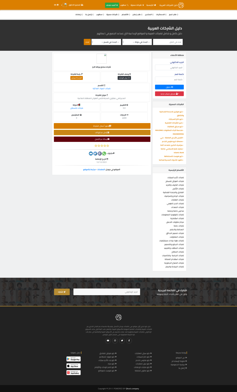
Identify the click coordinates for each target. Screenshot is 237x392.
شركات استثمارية (177, 218)
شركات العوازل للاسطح (175, 181)
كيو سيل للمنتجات (143, 363)
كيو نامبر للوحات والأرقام (105, 367)
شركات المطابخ (178, 252)
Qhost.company (132, 388)
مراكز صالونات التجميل (175, 222)
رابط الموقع (75, 77)
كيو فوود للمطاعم (107, 356)
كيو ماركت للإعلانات (142, 367)
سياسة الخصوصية (178, 364)
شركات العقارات (177, 200)
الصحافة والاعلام (177, 229)
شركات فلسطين (76, 108)
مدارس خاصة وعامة (175, 211)
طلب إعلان (136, 14)
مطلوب (123, 5)
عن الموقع (180, 357)
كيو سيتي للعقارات (142, 353)
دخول (168, 87)
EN (55, 4)
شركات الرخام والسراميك (174, 196)
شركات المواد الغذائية (101, 88)
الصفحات (101, 169)
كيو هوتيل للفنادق (107, 353)
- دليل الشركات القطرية (174, 122)
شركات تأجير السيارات (175, 177)
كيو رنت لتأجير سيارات (106, 360)
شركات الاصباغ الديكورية (174, 263)
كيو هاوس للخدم (143, 360)
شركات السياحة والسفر (175, 266)
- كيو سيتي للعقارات (175, 126)
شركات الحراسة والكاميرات (173, 255)
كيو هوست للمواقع (106, 370)
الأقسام (125, 14)
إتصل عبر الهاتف (101, 132)
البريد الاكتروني (177, 62)
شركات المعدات (177, 207)
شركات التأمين (178, 188)
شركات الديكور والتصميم (174, 244)
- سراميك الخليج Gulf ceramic (172, 145)
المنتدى (148, 14)
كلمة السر (179, 74)
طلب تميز (173, 14)
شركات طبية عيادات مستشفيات (171, 240)
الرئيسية (150, 5)
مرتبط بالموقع (89, 169)
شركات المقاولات (177, 237)
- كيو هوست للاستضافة (174, 156)
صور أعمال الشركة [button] (101, 126)
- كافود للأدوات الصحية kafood (171, 160)
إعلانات (78, 14)
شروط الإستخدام (178, 361)
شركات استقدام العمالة (174, 259)
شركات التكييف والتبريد (175, 185)
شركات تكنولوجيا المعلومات (172, 214)
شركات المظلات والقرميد (174, 248)
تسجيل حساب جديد (168, 94)
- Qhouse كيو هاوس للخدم (173, 141)
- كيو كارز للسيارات (176, 119)
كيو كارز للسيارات (143, 356)
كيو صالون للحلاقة (142, 370)
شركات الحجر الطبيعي (175, 203)
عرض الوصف (123, 77)
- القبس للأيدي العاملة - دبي (172, 137)
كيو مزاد (111, 363)
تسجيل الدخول (75, 4)
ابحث (87, 42)
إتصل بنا (88, 14)
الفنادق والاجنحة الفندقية (173, 192)
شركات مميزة (136, 5)
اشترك (60, 292)
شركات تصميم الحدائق (175, 233)
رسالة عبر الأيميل (101, 139)
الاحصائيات (160, 14)
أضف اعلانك (111, 5)
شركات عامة (179, 226)
